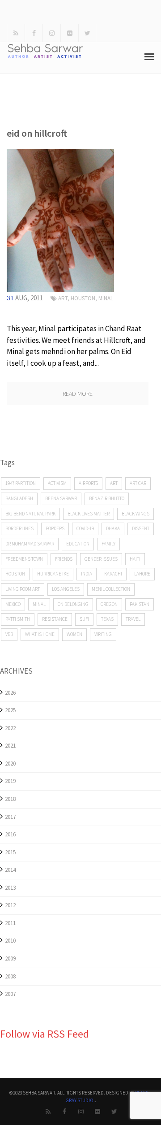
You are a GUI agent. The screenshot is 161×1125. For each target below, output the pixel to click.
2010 (10, 940)
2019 (10, 781)
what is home (40, 634)
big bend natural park (30, 514)
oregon (109, 604)
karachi (113, 574)
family (108, 544)
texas (107, 619)
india (86, 574)
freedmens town (24, 559)
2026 (10, 693)
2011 (10, 923)
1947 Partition (20, 483)
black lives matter (89, 514)
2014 (10, 870)
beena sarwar (61, 498)
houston (15, 574)
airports (88, 483)
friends (63, 559)
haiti (135, 559)
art (63, 298)
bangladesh (19, 498)
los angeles (66, 589)
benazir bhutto (106, 498)
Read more (78, 393)
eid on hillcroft (37, 133)
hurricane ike (53, 574)
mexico (13, 604)
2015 (10, 852)
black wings (135, 514)
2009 (10, 958)
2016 (10, 834)
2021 (10, 745)
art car (138, 483)
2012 (10, 905)
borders (55, 528)
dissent (140, 528)
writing (103, 634)
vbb (9, 634)
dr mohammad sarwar (29, 544)
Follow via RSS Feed (44, 1034)
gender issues (101, 559)
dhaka (113, 528)
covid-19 (85, 528)
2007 (10, 994)
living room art (22, 589)
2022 (10, 728)
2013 (10, 887)
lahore (142, 574)
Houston (83, 298)
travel (133, 619)
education (77, 544)
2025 (10, 710)
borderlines (19, 528)
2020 (10, 763)
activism (57, 483)
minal (39, 604)
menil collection (111, 589)
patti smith (17, 619)
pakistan (139, 604)
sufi (84, 619)
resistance (55, 619)
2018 (10, 799)
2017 (10, 817)
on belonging (73, 604)
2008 (10, 976)
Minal (105, 298)
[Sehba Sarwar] (60, 220)
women (74, 634)
